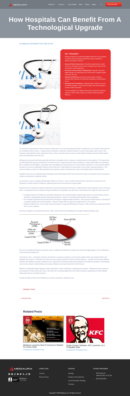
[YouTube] (18, 374)
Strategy (71, 373)
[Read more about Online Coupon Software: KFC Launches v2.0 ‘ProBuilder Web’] (85, 329)
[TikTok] (15, 374)
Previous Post (25, 298)
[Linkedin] (29, 374)
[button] (55, 4)
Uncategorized (24, 43)
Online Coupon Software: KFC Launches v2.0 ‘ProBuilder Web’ (85, 346)
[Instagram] (12, 374)
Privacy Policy (44, 377)
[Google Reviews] (23, 374)
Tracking (71, 384)
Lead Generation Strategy (76, 380)
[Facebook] (9, 374)
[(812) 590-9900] (99, 379)
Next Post (106, 298)
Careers (42, 373)
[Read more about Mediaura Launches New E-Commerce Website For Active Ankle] (43, 329)
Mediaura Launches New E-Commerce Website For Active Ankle (43, 346)
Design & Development (76, 377)
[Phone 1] (26, 374)
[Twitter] (21, 374)
